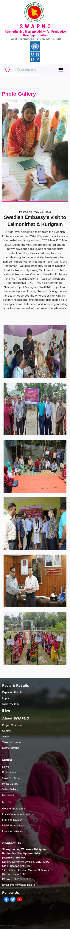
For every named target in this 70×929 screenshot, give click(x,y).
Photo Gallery (10, 783)
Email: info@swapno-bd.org (18, 884)
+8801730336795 (17, 879)
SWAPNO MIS (10, 703)
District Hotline (10, 747)
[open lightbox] (35, 349)
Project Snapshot (12, 725)
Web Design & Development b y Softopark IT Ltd (9, 925)
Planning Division (12, 819)
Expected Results (12, 692)
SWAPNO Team (11, 742)
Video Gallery (10, 789)
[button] (62, 70)
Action (6, 736)
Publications (9, 772)
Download (8, 794)
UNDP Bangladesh (13, 825)
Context (6, 730)
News (5, 766)
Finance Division (12, 831)
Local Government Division (18, 814)
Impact (6, 698)
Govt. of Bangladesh (14, 808)
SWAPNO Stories (12, 777)
